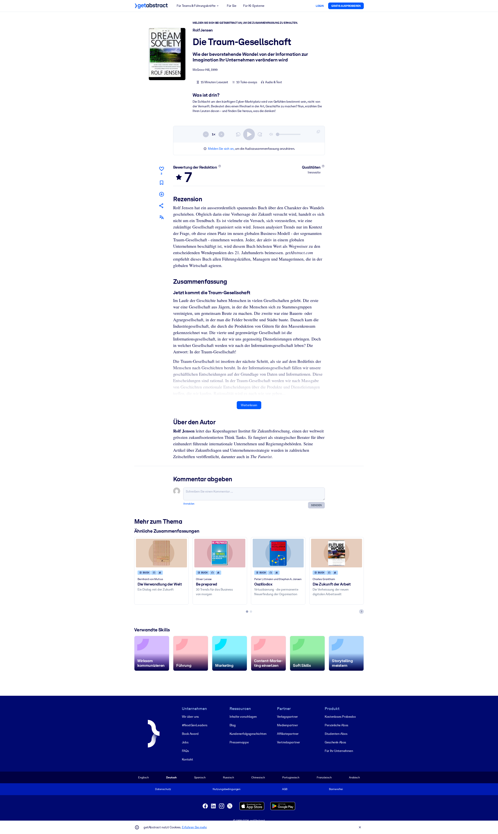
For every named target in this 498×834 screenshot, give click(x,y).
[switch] (249, 134)
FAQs (185, 751)
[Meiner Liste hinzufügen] (161, 194)
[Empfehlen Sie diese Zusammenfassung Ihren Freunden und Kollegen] (161, 205)
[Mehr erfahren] (219, 166)
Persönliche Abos (336, 725)
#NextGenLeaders (194, 725)
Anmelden (189, 503)
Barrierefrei (336, 789)
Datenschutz (163, 789)
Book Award (190, 734)
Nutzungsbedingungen (226, 789)
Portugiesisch (290, 777)
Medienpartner (287, 725)
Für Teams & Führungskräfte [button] (196, 6)
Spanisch (200, 777)
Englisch (143, 777)
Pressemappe (239, 742)
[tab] (247, 611)
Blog (233, 725)
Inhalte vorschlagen (243, 716)
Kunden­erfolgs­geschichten (248, 734)
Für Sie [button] (231, 6)
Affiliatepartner (288, 734)
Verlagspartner (287, 716)
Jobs (185, 742)
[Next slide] (361, 611)
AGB (285, 789)
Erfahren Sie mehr (194, 827)
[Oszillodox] (278, 553)
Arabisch (354, 777)
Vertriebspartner (288, 742)
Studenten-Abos (336, 734)
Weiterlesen (249, 405)
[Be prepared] (219, 553)
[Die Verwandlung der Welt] (161, 553)
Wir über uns (190, 716)
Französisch (324, 777)
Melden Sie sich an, (221, 149)
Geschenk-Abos (335, 742)
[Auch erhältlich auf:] (161, 217)
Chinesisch (258, 777)
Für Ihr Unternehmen (339, 751)
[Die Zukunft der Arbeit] (336, 553)
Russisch (228, 777)
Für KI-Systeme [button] (253, 6)
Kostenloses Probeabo (340, 716)
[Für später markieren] (161, 183)
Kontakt (187, 759)
